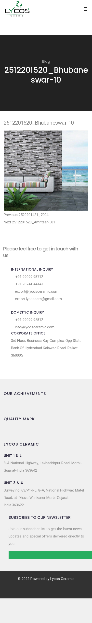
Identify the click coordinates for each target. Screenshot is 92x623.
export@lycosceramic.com (36, 291)
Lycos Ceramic (62, 579)
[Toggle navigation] (85, 9)
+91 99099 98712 (28, 277)
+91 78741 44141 (28, 284)
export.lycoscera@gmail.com (38, 299)
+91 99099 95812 (28, 320)
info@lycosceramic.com (34, 327)
